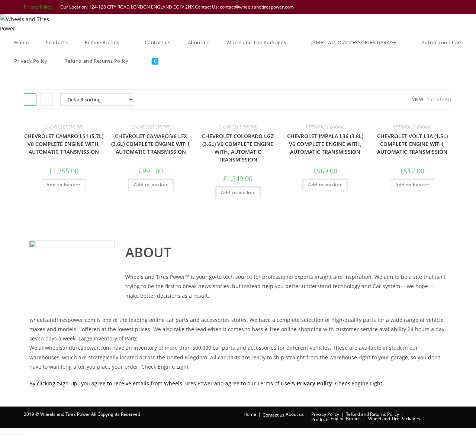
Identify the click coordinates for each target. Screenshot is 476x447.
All (448, 99)
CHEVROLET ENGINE (64, 127)
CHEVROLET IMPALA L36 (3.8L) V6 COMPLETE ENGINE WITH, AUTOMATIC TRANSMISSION (325, 144)
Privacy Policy (38, 7)
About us (295, 414)
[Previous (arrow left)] (2, 444)
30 (438, 99)
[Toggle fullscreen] (9, 434)
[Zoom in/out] (2, 434)
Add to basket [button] (63, 185)
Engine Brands (346, 418)
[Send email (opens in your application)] (448, 7)
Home (250, 414)
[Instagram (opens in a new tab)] (430, 7)
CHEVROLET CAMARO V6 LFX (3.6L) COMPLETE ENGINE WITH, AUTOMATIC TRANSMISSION (151, 144)
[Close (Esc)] (22, 434)
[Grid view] (30, 99)
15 (429, 99)
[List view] (46, 99)
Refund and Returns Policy (372, 414)
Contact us (273, 415)
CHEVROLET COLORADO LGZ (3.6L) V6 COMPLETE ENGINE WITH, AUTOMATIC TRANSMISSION (238, 148)
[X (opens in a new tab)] (401, 7)
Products (320, 419)
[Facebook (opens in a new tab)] (411, 7)
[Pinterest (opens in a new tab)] (420, 7)
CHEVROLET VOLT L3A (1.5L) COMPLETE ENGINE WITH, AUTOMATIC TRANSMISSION (412, 144)
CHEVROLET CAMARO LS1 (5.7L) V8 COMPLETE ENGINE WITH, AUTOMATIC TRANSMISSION (63, 144)
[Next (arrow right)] (9, 444)
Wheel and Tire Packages (394, 418)
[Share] (16, 434)
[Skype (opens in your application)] (440, 7)
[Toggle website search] (177, 61)
